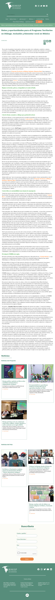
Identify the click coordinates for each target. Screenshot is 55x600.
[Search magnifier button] (47, 14)
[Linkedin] (46, 6)
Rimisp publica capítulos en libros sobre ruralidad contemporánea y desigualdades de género (13, 382)
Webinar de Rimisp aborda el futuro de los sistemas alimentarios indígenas (40, 467)
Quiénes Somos (13, 19)
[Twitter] (41, 6)
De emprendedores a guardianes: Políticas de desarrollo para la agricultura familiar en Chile (38, 386)
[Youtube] (44, 6)
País (18, 545)
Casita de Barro (29, 119)
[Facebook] (36, 6)
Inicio (7, 19)
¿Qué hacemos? (22, 19)
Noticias (47, 19)
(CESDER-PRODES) (44, 256)
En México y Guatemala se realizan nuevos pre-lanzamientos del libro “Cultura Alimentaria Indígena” (12, 470)
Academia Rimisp (40, 19)
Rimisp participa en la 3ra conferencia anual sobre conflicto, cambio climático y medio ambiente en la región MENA (14, 423)
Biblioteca (31, 19)
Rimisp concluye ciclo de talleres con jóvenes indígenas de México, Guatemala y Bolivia (40, 505)
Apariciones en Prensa (30, 21)
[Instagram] (38, 6)
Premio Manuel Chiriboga (18, 21)
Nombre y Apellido (22, 533)
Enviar (27, 559)
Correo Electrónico (22, 539)
